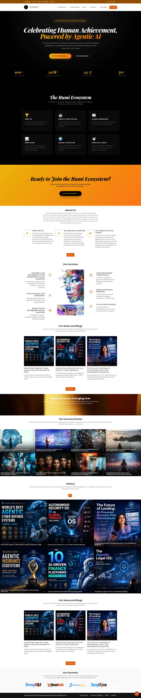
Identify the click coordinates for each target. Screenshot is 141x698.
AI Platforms (62, 7)
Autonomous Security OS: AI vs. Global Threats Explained (69, 369)
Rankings (45, 1)
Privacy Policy (84, 695)
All (70, 496)
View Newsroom (82, 56)
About (107, 695)
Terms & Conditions (96, 695)
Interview (113, 7)
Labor (84, 7)
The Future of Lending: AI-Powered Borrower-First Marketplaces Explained (98, 370)
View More (70, 389)
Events (33, 1)
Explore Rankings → (60, 56)
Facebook (27, 1)
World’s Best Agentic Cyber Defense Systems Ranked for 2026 (37, 370)
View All (70, 255)
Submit (39, 1)
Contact (52, 1)
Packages (103, 7)
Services (93, 7)
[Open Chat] (136, 693)
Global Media (74, 7)
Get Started (70, 410)
